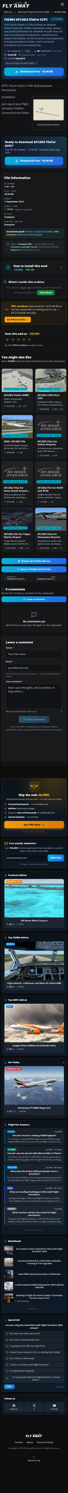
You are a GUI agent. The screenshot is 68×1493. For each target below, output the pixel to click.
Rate (28, 51)
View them (46, 292)
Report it (15, 250)
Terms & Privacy (45, 1442)
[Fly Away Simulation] (30, 4)
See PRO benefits (16, 319)
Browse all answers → (34, 1230)
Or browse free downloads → (34, 831)
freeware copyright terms (24, 247)
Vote (9, 1386)
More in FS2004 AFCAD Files (36, 569)
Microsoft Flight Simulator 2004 (33, 12)
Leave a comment (36, 599)
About (30, 1442)
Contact (19, 1442)
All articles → (34, 1308)
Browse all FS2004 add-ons (35, 561)
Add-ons (8, 12)
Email (9, 661)
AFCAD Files (60, 12)
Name (10, 648)
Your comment (14, 681)
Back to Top (34, 1460)
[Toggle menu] (62, 4)
